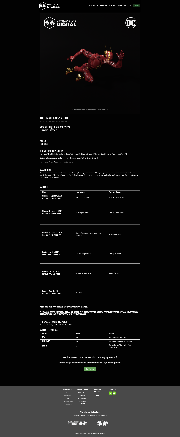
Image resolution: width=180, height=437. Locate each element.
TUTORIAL (112, 5)
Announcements (53, 121)
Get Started (90, 369)
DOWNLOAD (91, 5)
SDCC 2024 (127, 5)
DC (60, 121)
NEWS (120, 5)
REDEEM (136, 5)
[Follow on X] (110, 393)
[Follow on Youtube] (114, 393)
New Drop (64, 121)
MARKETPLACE (102, 5)
